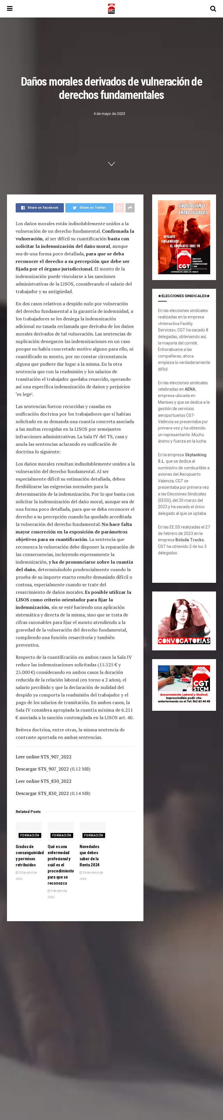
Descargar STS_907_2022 (42, 769)
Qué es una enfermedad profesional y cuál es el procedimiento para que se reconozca (61, 865)
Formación (29, 835)
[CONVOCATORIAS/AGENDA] (184, 620)
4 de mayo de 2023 (109, 113)
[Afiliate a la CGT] (184, 237)
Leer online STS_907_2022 (43, 756)
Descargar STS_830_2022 (42, 793)
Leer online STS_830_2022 (43, 781)
